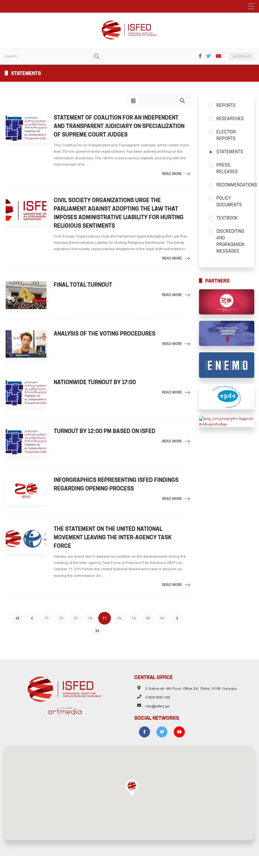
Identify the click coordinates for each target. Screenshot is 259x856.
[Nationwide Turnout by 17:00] (26, 393)
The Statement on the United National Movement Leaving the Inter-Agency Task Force (113, 537)
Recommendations (230, 185)
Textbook (227, 218)
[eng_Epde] (226, 396)
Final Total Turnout (83, 284)
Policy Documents (229, 201)
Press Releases (227, 168)
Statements (229, 152)
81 (162, 618)
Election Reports (226, 135)
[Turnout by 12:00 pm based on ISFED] (26, 441)
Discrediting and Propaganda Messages (230, 241)
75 (75, 618)
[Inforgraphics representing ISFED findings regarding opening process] (26, 490)
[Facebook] (200, 56)
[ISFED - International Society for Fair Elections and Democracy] (129, 23)
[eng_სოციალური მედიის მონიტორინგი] (226, 421)
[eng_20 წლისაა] (226, 301)
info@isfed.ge (157, 706)
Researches (230, 118)
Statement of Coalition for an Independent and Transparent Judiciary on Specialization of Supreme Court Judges (119, 126)
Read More (172, 173)
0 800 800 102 (157, 697)
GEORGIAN (241, 56)
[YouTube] (218, 56)
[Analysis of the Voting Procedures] (26, 344)
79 (133, 618)
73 (46, 618)
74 (61, 618)
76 (90, 618)
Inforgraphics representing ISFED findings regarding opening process (116, 484)
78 (119, 618)
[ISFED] (65, 688)
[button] (132, 787)
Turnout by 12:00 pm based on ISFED (104, 431)
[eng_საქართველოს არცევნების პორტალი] (226, 333)
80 (148, 618)
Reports (226, 105)
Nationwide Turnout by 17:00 (95, 382)
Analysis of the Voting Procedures (104, 333)
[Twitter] (208, 56)
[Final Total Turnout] (26, 295)
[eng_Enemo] (226, 365)
